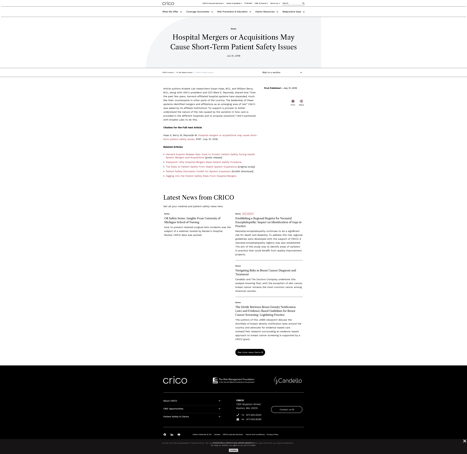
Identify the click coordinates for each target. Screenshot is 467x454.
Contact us (285, 409)
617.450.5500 (253, 414)
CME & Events (260, 3)
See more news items (249, 352)
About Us (274, 3)
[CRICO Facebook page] (164, 434)
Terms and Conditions (255, 434)
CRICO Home (167, 72)
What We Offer (170, 11)
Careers (217, 434)
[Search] (303, 3)
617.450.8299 (253, 419)
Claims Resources (265, 11)
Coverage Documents (198, 11)
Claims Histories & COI (202, 434)
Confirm (233, 450)
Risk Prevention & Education (232, 11)
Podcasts (248, 3)
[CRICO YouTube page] (178, 434)
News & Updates (233, 3)
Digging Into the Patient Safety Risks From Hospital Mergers (201, 175)
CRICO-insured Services (212, 3)
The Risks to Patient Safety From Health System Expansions (201, 166)
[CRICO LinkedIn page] (171, 434)
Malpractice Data (292, 11)
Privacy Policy (272, 434)
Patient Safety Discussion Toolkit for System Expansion (198, 171)
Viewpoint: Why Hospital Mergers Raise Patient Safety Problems (203, 162)
